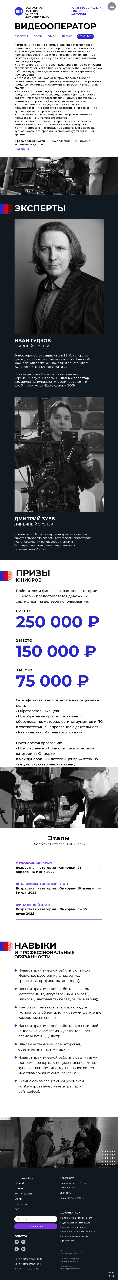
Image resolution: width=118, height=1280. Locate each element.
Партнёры (21, 1204)
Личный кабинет (25, 1178)
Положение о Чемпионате (76, 1218)
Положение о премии (73, 1227)
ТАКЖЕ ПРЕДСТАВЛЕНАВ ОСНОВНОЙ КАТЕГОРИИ (86, 11)
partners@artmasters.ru (71, 1253)
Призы (19, 1188)
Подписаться (35, 1226)
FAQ (17, 1209)
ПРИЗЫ (38, 36)
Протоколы (67, 1240)
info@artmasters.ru (69, 1261)
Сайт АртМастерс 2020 (28, 1259)
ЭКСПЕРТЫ (21, 36)
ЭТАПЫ (52, 36)
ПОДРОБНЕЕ (22, 149)
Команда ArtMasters (71, 1198)
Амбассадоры (68, 1187)
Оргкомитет (67, 1178)
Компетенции (23, 1193)
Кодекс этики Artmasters (75, 1222)
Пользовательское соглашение (79, 1231)
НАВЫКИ (67, 36)
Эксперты (65, 1192)
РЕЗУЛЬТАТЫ (85, 36)
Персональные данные (74, 1236)
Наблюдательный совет (74, 1183)
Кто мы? (19, 1183)
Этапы (18, 1199)
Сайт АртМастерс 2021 (28, 1264)
